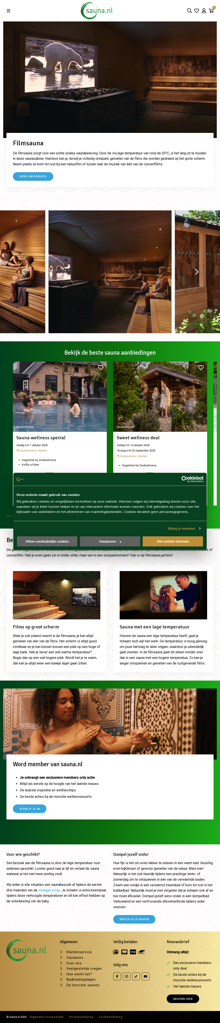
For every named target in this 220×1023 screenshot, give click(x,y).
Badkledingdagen (81, 979)
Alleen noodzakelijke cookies (47, 541)
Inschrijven (183, 999)
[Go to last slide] (23, 272)
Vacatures (74, 958)
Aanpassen (107, 541)
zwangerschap (49, 890)
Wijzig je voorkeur (181, 528)
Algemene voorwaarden (47, 1016)
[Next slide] (196, 272)
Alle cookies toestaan (173, 541)
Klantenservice (79, 952)
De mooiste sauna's (83, 985)
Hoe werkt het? (79, 974)
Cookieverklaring (111, 1016)
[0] (211, 11)
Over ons (74, 963)
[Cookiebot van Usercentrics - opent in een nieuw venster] (184, 479)
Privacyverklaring (81, 1016)
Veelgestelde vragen (84, 969)
